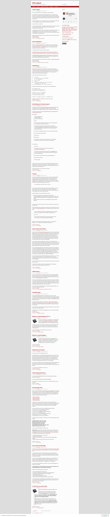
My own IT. (67, 41)
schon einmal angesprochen (44, 232)
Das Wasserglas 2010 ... (37, 387)
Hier (33, 98)
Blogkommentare (68, 32)
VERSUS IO (54, 264)
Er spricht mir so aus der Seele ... (40, 486)
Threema (36, 179)
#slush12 (40, 277)
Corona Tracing (35, 9)
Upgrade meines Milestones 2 (49, 320)
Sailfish (37, 275)
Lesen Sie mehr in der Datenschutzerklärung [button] (19, 515)
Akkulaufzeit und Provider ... (39, 350)
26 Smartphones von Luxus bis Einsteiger (44, 302)
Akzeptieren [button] (105, 515)
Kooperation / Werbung (44, 6)
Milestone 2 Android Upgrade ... (39, 335)
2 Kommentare (37, 37)
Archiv (72, 32)
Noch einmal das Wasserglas (39, 445)
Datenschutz (51, 6)
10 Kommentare (37, 267)
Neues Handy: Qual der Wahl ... (39, 229)
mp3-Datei (35, 381)
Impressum (56, 6)
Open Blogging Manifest (65, 25)
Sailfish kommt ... (36, 271)
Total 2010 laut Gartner (36, 400)
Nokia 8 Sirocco (43, 55)
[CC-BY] (64, 43)
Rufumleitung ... (36, 65)
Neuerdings (44, 489)
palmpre (42, 507)
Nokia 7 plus (51, 55)
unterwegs (47, 62)
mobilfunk (33, 37)
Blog (63, 32)
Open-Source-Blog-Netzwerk (66, 34)
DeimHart (38, 295)
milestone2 (33, 345)
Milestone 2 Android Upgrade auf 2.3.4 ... (41, 316)
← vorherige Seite (34, 510)
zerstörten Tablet (38, 44)
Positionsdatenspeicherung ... (39, 373)
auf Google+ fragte (38, 247)
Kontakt (38, 6)
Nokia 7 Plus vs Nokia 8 (55, 59)
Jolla (44, 274)
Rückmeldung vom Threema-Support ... (41, 104)
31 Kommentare (38, 345)
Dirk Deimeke (38, 105)
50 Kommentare (37, 224)
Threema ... (34, 174)
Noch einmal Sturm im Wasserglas (48, 390)
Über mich (34, 6)
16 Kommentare (37, 61)
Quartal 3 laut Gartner (36, 399)
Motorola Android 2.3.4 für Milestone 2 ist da (49, 339)
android (39, 38)
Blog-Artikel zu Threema (48, 107)
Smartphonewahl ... (36, 292)
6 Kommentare (37, 169)
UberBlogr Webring (66, 36)
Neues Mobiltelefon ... (37, 41)
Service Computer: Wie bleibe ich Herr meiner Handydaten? (41, 379)
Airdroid (33, 326)
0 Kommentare (37, 441)
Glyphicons (74, 39)
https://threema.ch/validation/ (40, 149)
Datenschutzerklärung (40, 208)
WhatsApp (33, 181)
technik (44, 62)
